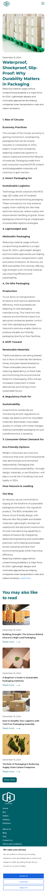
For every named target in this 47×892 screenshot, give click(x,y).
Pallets (6, 816)
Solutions (7, 823)
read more (25, 578)
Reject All (23, 888)
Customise (23, 882)
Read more (9, 641)
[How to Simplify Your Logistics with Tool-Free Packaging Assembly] (24, 702)
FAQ (4, 837)
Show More (9, 780)
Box (4, 812)
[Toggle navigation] (42, 3)
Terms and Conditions (12, 844)
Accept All (24, 876)
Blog (5, 833)
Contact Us (7, 840)
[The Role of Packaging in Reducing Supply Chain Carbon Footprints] (24, 745)
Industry (6, 820)
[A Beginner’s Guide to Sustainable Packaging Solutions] (24, 658)
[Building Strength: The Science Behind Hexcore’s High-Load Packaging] (24, 615)
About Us (7, 829)
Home (5, 808)
